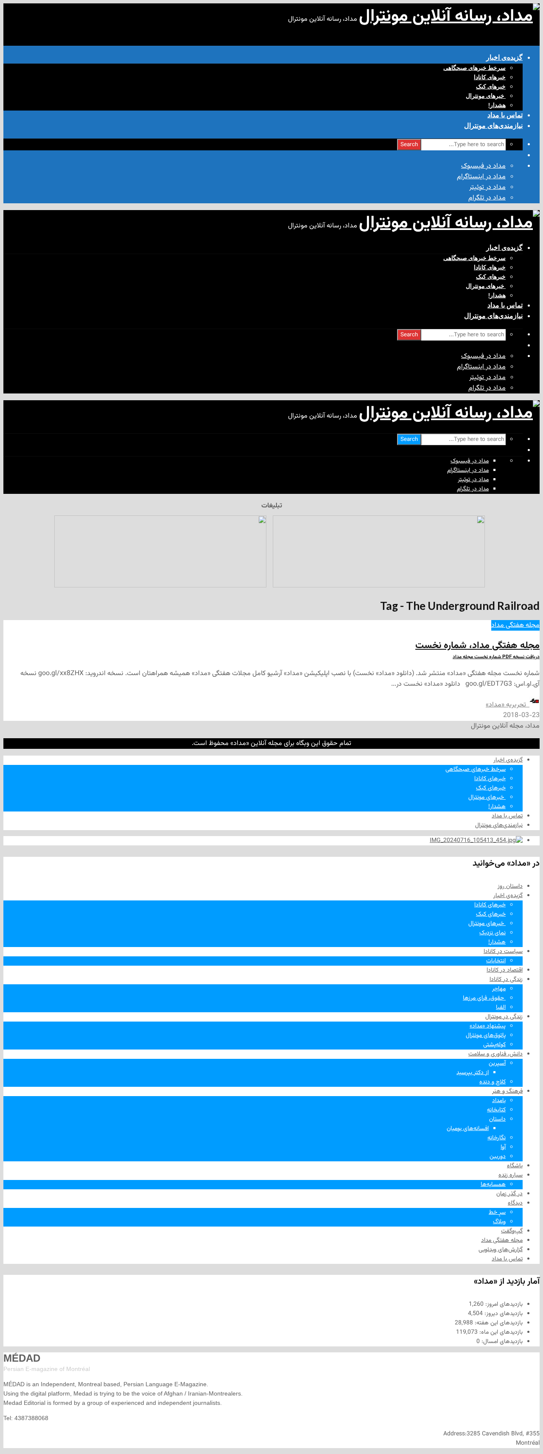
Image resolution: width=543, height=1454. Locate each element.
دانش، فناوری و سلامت (495, 1054)
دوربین (498, 1156)
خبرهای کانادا (490, 77)
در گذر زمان (509, 1194)
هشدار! (497, 105)
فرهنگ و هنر (507, 1091)
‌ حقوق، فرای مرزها (484, 998)
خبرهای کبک (491, 86)
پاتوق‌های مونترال (486, 1035)
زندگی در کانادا (506, 979)
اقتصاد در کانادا (505, 970)
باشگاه (515, 1166)
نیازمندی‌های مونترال (493, 126)
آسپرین (497, 1063)
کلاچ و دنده (492, 1082)
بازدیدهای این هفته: (498, 1323)
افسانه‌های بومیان (468, 1128)
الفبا (501, 1007)
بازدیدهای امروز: (503, 1304)
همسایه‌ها (493, 1184)
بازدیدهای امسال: (501, 1341)
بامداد (499, 1100)
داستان (497, 1119)
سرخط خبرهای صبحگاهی (474, 68)
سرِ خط (497, 1212)
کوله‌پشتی (494, 1045)
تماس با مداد (505, 115)
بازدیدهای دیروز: (503, 1313)
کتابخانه (496, 1110)
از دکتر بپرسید (472, 1072)
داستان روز (510, 886)
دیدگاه (515, 1203)
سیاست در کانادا (503, 951)
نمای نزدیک (492, 933)
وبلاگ (499, 1222)
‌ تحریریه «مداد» (507, 705)
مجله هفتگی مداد (515, 625)
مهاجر (499, 989)
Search (409, 144)
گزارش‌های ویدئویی (501, 1250)
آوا (503, 1147)
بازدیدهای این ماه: (500, 1332)
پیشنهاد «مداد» (488, 1026)
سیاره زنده (510, 1175)
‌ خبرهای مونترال (486, 96)
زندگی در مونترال (504, 1017)
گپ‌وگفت (512, 1231)
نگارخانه (496, 1138)
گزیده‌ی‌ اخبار (504, 57)
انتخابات (496, 961)
